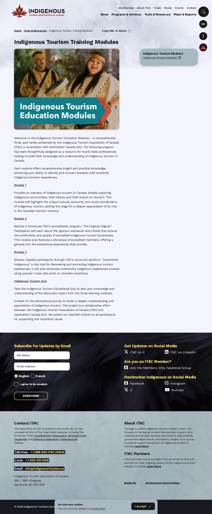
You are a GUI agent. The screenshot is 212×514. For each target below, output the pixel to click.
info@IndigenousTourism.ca (44, 468)
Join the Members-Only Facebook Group (160, 368)
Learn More (141, 446)
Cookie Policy (98, 508)
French (40, 376)
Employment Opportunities (163, 483)
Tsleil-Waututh (68, 439)
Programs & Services (126, 14)
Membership (126, 7)
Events (179, 7)
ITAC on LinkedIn (183, 352)
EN (203, 24)
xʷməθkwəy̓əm (43, 435)
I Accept (140, 506)
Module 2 (20, 218)
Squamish (20, 439)
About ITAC (144, 7)
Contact (191, 7)
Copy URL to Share (114, 30)
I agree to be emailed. (34, 384)
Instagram (178, 383)
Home (17, 30)
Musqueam (59, 435)
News (104, 14)
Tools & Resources (157, 14)
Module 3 (20, 252)
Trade (157, 7)
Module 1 (20, 185)
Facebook (137, 383)
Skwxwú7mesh (77, 435)
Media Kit (130, 483)
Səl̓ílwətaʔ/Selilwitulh (46, 439)
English (24, 376)
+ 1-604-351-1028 (37, 460)
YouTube (177, 390)
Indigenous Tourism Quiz (30, 281)
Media (168, 7)
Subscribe (31, 395)
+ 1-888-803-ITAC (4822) (47, 452)
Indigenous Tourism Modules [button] (160, 57)
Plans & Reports (185, 14)
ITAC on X (137, 352)
